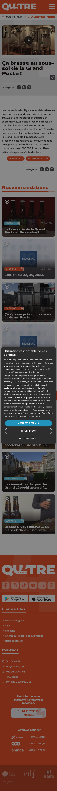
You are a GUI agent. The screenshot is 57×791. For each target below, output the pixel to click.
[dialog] (28, 395)
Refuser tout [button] (28, 431)
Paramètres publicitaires (20, 410)
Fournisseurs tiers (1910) (27, 385)
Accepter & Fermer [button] (28, 423)
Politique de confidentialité (28, 416)
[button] (28, 438)
